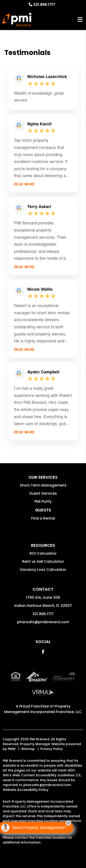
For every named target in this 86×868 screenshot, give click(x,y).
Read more (24, 184)
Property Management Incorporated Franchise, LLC (43, 709)
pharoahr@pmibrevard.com (43, 622)
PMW (12, 749)
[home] (16, 20)
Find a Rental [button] (43, 518)
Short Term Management (43, 485)
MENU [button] (80, 20)
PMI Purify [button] (43, 501)
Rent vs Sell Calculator (43, 561)
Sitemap (28, 749)
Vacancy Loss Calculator (43, 569)
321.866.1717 (44, 4)
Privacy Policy (51, 749)
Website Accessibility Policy (25, 789)
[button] (43, 652)
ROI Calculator (43, 553)
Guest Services (43, 493)
